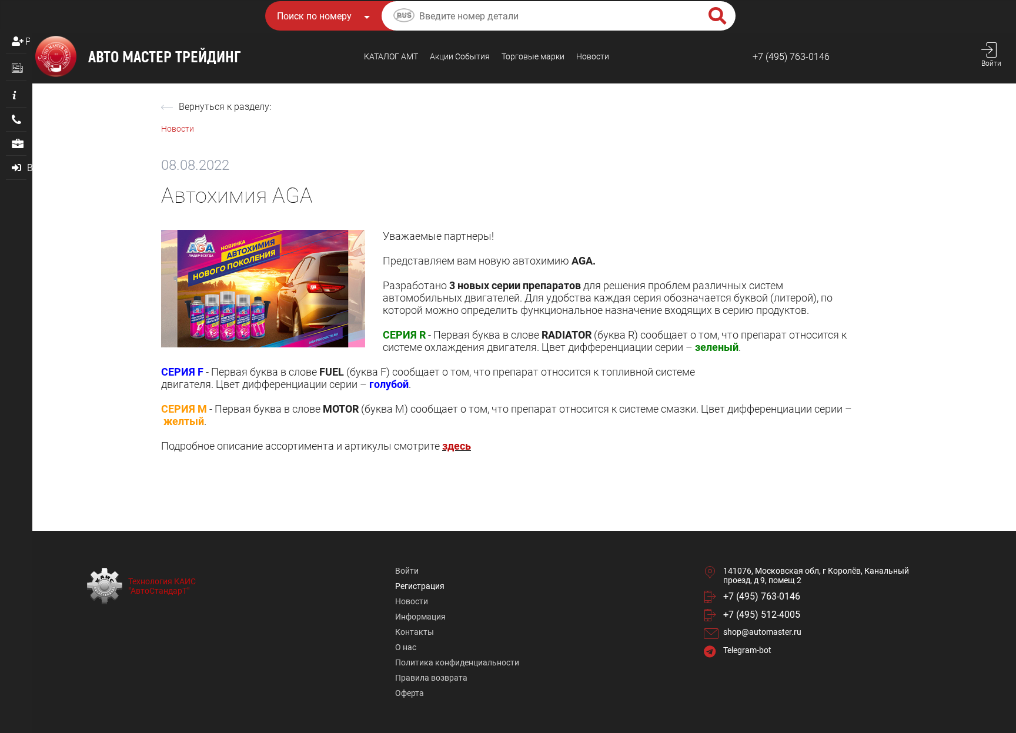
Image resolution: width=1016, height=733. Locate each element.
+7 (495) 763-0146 (791, 56)
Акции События (460, 56)
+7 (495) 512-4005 (761, 614)
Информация (420, 616)
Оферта (409, 693)
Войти (407, 570)
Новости (592, 56)
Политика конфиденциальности (457, 662)
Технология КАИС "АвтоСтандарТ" (162, 586)
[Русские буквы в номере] (404, 17)
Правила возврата (431, 677)
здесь (456, 446)
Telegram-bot (747, 650)
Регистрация (27, 41)
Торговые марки (533, 56)
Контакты (414, 632)
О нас (405, 647)
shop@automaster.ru (762, 632)
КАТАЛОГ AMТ (391, 56)
